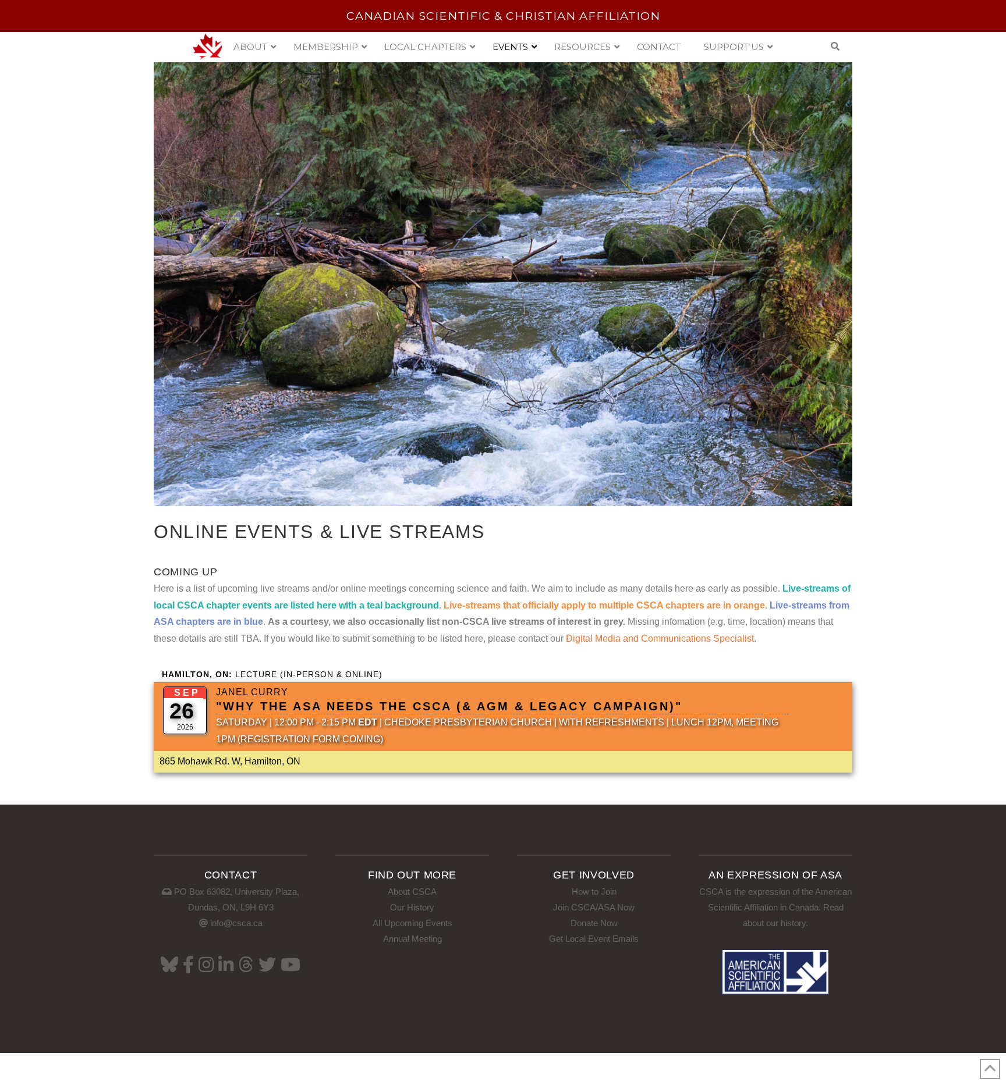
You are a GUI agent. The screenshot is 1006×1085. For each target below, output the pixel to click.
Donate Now (594, 923)
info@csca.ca (236, 923)
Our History (412, 907)
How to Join (594, 892)
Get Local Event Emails (594, 939)
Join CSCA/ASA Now (594, 907)
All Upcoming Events (412, 923)
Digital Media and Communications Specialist (660, 638)
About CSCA (412, 892)
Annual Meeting (412, 939)
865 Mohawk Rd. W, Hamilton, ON (230, 761)
